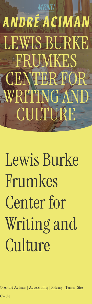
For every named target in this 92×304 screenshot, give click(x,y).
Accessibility (39, 287)
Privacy (57, 287)
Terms (70, 287)
